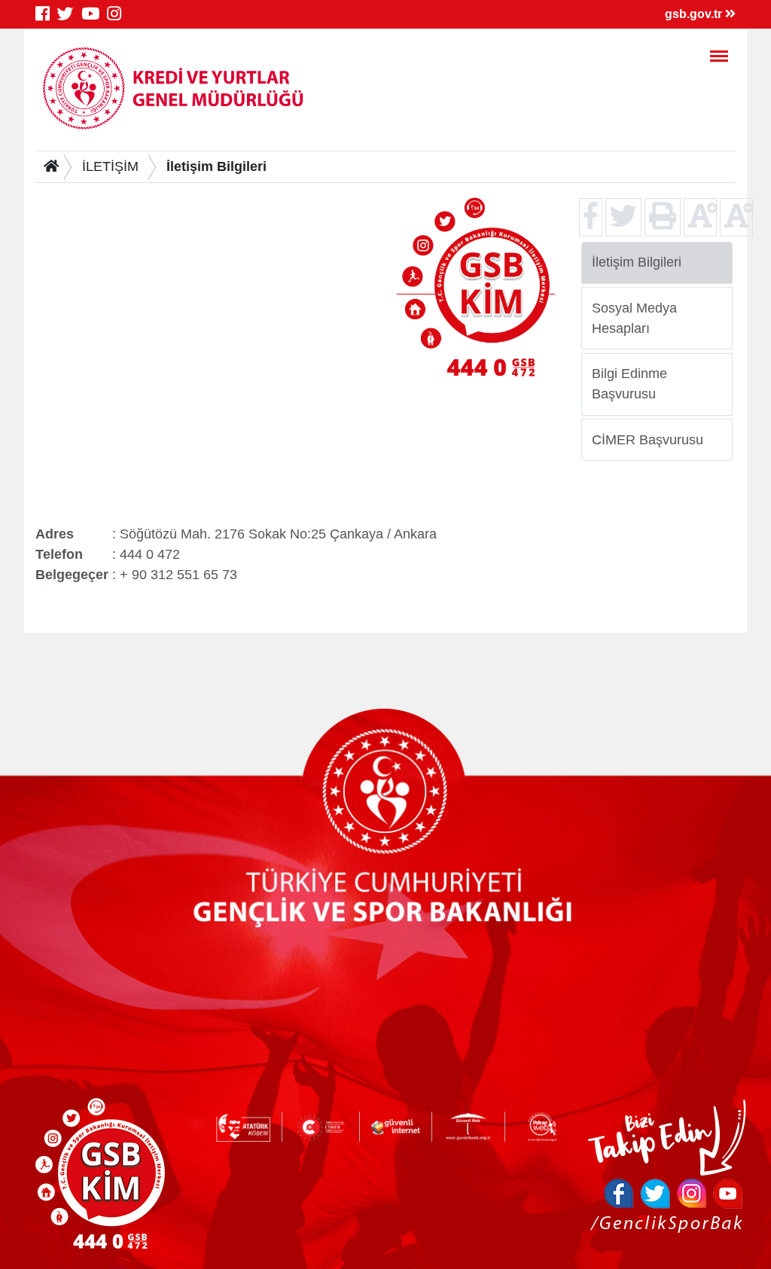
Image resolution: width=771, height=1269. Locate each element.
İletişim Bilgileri (216, 166)
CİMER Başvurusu (647, 439)
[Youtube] (94, 14)
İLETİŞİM (110, 166)
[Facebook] (46, 14)
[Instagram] (118, 14)
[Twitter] (69, 14)
